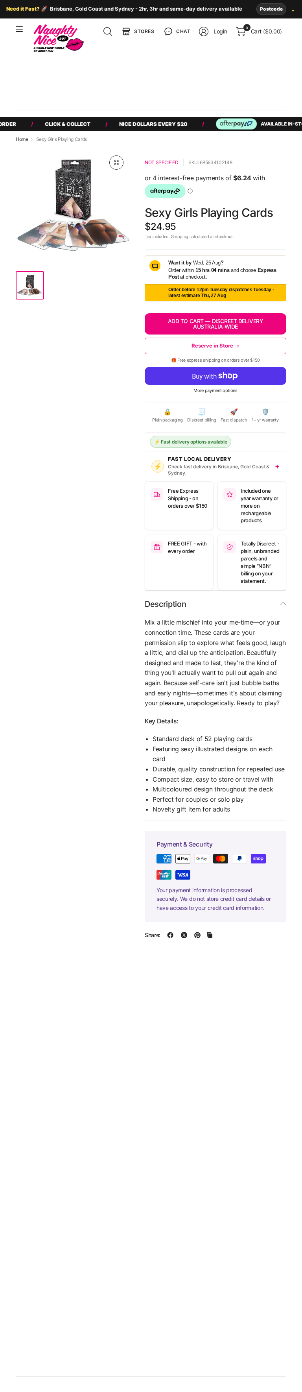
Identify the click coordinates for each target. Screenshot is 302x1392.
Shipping (179, 236)
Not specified (162, 162)
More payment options (215, 390)
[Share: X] (184, 935)
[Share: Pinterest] (197, 935)
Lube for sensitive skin (97, 97)
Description (165, 604)
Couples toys (174, 82)
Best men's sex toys (124, 82)
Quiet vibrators (42, 97)
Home (22, 139)
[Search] (107, 31)
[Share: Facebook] (170, 935)
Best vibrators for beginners (57, 82)
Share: (152, 935)
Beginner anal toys (222, 82)
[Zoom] (116, 162)
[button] (176, 31)
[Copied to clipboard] (209, 935)
